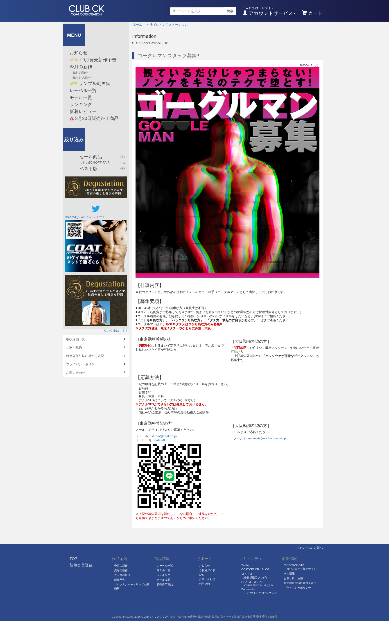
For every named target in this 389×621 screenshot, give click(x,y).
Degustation (258, 591)
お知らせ (79, 52)
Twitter (245, 565)
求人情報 (289, 573)
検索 (230, 11)
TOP (73, 559)
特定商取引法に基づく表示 (300, 583)
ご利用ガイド (207, 570)
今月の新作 (81, 66)
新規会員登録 (81, 565)
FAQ (201, 574)
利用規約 (204, 583)
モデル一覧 (81, 97)
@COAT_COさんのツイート (85, 217)
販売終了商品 (165, 584)
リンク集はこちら (116, 330)
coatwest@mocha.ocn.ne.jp (266, 438)
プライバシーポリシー (82, 364)
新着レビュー (83, 111)
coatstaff (159, 440)
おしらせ (204, 565)
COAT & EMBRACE (257, 583)
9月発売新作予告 (93, 59)
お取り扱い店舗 (293, 578)
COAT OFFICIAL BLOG (255, 569)
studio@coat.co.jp (164, 436)
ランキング (81, 104)
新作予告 (119, 579)
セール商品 (97, 156)
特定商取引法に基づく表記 (85, 356)
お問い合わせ (75, 372)
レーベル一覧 (83, 90)
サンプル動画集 (90, 83)
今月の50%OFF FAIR (98, 163)
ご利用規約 (74, 347)
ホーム (137, 24)
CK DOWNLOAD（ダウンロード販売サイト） (301, 567)
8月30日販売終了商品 (96, 118)
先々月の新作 (81, 77)
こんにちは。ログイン (268, 11)
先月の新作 (80, 72)
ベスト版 (97, 168)
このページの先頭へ (308, 548)
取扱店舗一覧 (75, 339)
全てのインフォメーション (169, 24)
